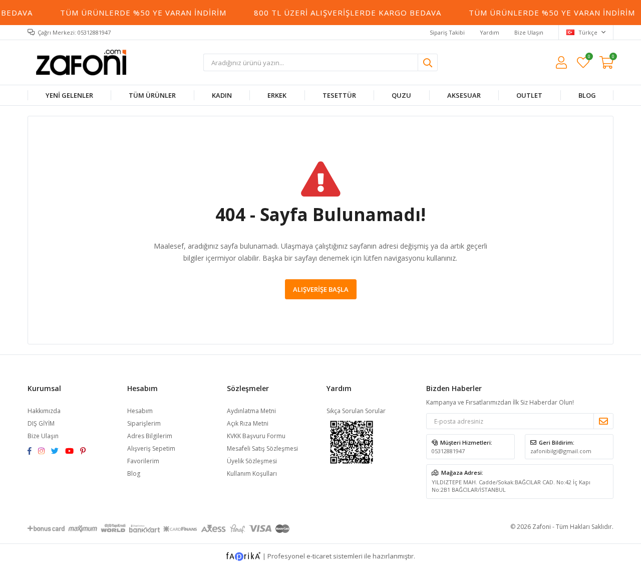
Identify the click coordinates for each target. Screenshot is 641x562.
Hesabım (140, 411)
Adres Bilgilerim (149, 436)
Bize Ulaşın (528, 32)
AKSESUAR (463, 95)
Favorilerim (588, 58)
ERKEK (276, 95)
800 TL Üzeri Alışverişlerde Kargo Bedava (345, 13)
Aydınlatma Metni (251, 411)
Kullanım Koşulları (252, 473)
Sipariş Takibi (447, 32)
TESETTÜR (339, 95)
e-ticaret (319, 555)
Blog (133, 473)
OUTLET (529, 95)
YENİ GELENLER (69, 95)
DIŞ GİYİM (41, 423)
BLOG (586, 95)
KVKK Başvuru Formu (256, 436)
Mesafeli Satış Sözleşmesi (262, 448)
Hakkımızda (44, 411)
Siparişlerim (144, 423)
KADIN (222, 95)
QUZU (401, 95)
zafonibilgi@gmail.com (560, 451)
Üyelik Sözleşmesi (252, 461)
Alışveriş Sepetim (151, 448)
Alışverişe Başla (321, 289)
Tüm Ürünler (152, 95)
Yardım (489, 32)
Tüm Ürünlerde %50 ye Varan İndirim (140, 13)
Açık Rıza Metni (247, 423)
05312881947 (448, 451)
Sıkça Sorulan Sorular (356, 411)
